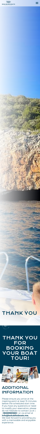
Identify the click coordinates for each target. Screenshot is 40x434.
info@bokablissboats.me (15, 415)
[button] (37, 3)
